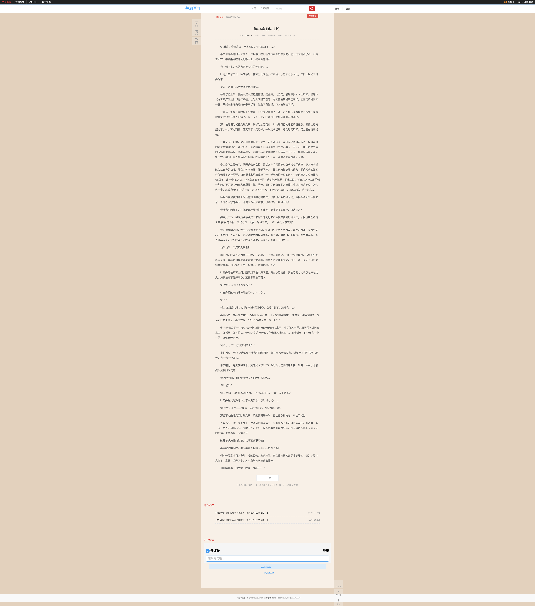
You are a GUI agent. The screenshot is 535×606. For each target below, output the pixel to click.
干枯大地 (248, 36)
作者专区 (264, 8)
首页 (253, 8)
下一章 (267, 478)
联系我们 (240, 598)
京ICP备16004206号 (293, 598)
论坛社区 (33, 2)
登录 (348, 9)
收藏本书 (312, 16)
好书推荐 (46, 2)
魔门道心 (220, 17)
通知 (337, 9)
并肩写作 (6, 2)
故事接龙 (19, 2)
